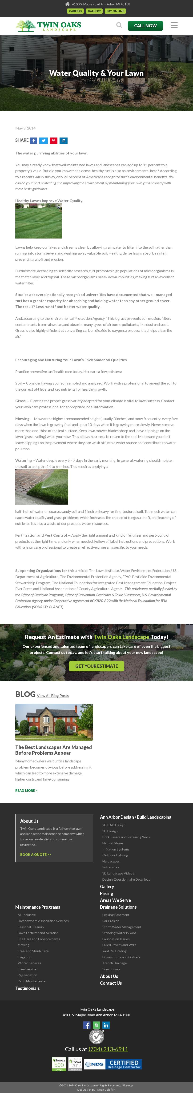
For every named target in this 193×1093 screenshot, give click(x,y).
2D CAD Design (113, 825)
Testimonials (27, 988)
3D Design (110, 831)
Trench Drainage (114, 963)
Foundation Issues (116, 939)
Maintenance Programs (37, 907)
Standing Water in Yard (119, 933)
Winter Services (29, 963)
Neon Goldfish (106, 1089)
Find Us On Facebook (87, 1025)
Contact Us (111, 983)
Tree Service (27, 969)
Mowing (23, 945)
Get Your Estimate (96, 666)
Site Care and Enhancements (39, 939)
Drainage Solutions (118, 907)
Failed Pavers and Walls (119, 945)
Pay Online (115, 11)
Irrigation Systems (115, 849)
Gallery (94, 11)
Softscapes (110, 867)
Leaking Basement (115, 915)
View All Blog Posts (53, 695)
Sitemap (128, 1085)
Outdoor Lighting (115, 855)
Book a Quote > (34, 855)
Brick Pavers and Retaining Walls (126, 837)
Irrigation (24, 957)
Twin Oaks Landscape (96, 1009)
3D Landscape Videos (118, 873)
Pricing (106, 893)
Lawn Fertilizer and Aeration (38, 933)
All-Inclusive (27, 915)
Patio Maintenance (31, 981)
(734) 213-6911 (108, 1048)
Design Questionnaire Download (126, 879)
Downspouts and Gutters (121, 957)
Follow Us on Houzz (96, 1025)
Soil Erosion (110, 921)
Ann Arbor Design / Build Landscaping (136, 817)
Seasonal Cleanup (31, 927)
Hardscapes (111, 861)
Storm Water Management (121, 927)
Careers (75, 11)
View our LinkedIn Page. (106, 1025)
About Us (109, 976)
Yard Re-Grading (114, 951)
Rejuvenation (27, 975)
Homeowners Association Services (43, 921)
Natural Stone (112, 843)
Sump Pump (111, 969)
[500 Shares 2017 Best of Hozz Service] (67, 1064)
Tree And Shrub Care (33, 951)
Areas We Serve (115, 900)
